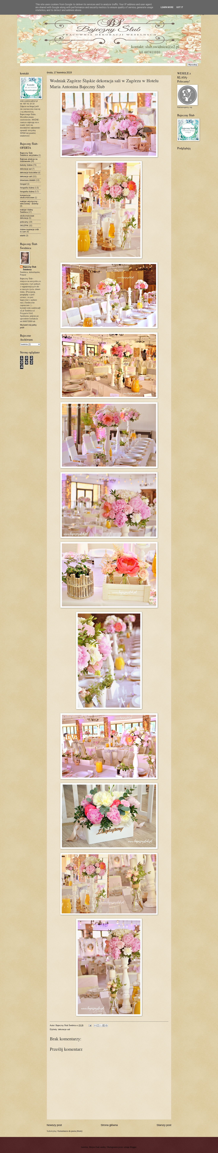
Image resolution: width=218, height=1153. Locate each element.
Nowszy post (54, 1125)
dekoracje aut (26, 169)
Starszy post (164, 1125)
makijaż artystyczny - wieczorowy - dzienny (29, 202)
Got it (179, 7)
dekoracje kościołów (28, 172)
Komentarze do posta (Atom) (70, 1131)
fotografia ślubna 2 (28, 191)
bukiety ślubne (26, 165)
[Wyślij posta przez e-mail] (90, 1025)
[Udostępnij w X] (100, 1025)
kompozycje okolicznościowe (27, 196)
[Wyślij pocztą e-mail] (95, 1025)
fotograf (23, 184)
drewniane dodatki (27, 180)
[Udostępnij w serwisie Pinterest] (106, 1025)
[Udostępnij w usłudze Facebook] (103, 1025)
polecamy (24, 222)
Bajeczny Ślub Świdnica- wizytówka (29, 154)
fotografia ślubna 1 (28, 188)
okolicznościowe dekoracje (27, 217)
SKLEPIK (24, 225)
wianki (22, 235)
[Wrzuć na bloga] (98, 1025)
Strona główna (109, 1125)
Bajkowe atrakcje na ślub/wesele (28, 160)
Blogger (133, 1147)
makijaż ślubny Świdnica (26, 211)
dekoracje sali (64, 1029)
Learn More (167, 7)
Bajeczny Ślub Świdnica (29, 268)
